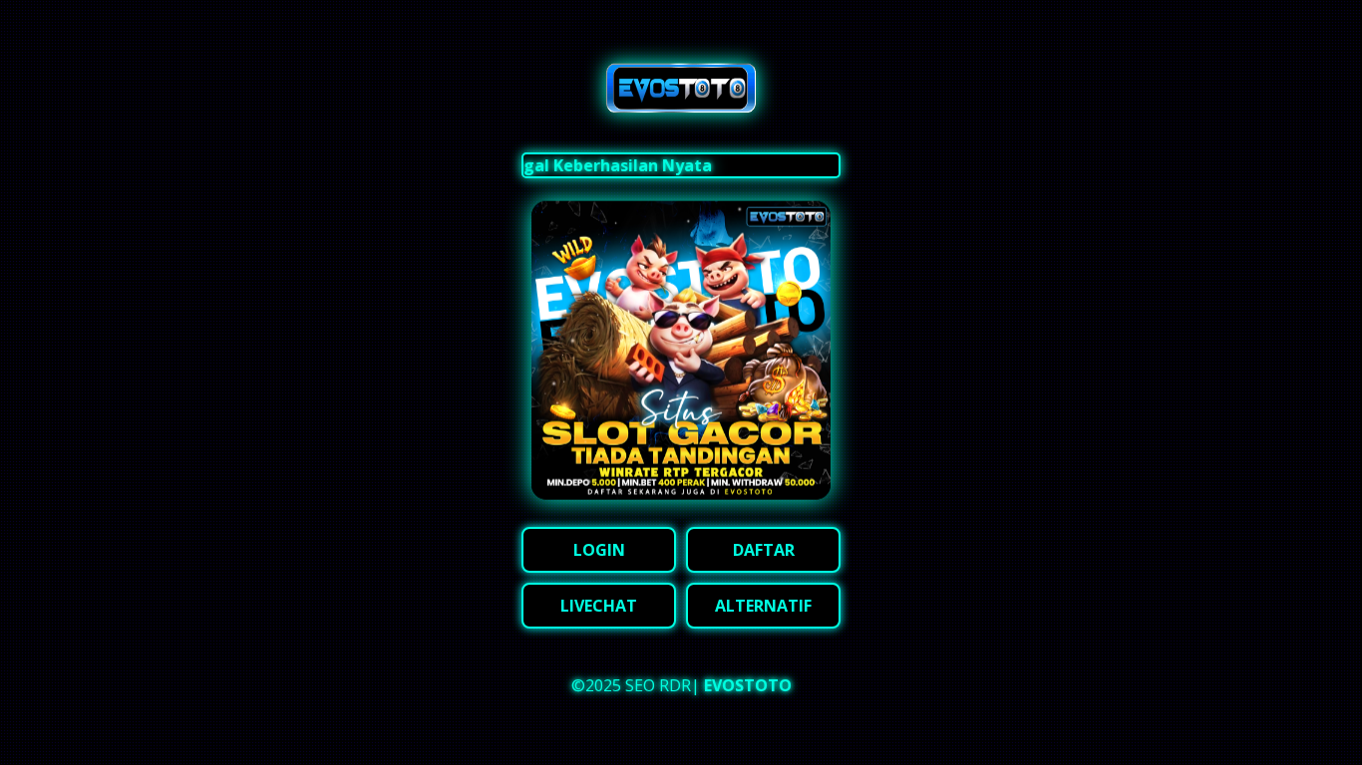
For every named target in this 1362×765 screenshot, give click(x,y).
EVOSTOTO (748, 685)
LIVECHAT (598, 606)
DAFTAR (764, 550)
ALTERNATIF (763, 606)
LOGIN (599, 550)
